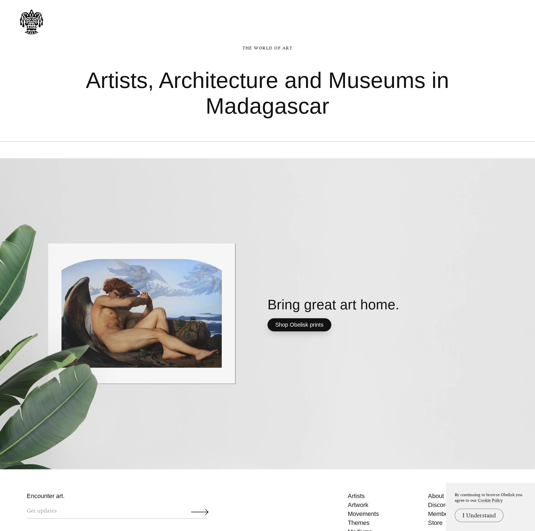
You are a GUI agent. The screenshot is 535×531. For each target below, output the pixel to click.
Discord (438, 504)
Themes (358, 522)
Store (435, 522)
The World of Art (267, 48)
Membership (444, 513)
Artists (356, 495)
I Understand (479, 515)
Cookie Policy (490, 500)
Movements (363, 513)
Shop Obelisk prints (299, 325)
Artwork (358, 504)
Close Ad (496, 330)
